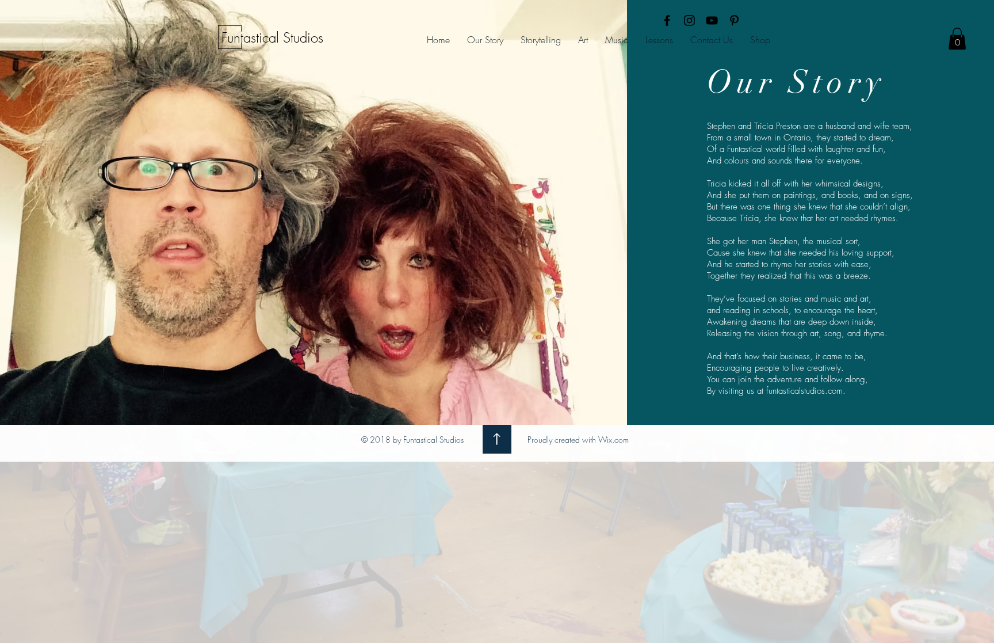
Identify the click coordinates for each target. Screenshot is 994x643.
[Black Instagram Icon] (689, 20)
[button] (957, 39)
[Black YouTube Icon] (712, 20)
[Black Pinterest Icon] (734, 20)
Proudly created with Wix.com (578, 439)
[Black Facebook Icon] (667, 20)
